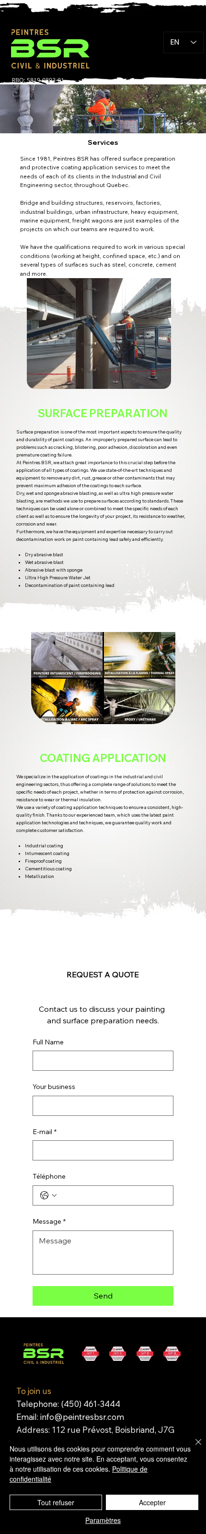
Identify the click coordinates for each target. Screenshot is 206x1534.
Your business (54, 1086)
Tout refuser (55, 1502)
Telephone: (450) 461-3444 (68, 1404)
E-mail (45, 1131)
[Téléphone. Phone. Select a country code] (48, 1195)
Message (49, 1221)
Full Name (48, 1042)
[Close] (192, 1447)
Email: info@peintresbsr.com (70, 1417)
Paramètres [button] (103, 1520)
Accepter (152, 1502)
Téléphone (49, 1176)
